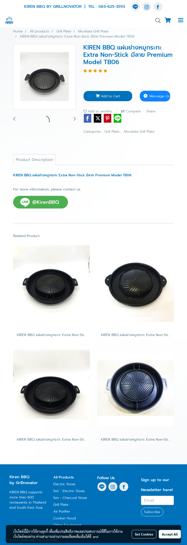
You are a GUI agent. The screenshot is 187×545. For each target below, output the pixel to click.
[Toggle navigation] (180, 20)
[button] (156, 20)
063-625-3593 (111, 7)
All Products (63, 477)
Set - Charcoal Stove (70, 497)
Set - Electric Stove (69, 491)
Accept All (170, 534)
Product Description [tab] (34, 160)
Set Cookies (144, 534)
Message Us (159, 96)
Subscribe (152, 512)
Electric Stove (64, 484)
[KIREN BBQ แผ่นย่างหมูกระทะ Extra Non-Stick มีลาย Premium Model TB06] (44, 77)
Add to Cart (110, 96)
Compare (132, 111)
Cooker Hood (64, 518)
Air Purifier (61, 511)
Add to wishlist (99, 111)
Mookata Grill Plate (139, 131)
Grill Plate (112, 131)
